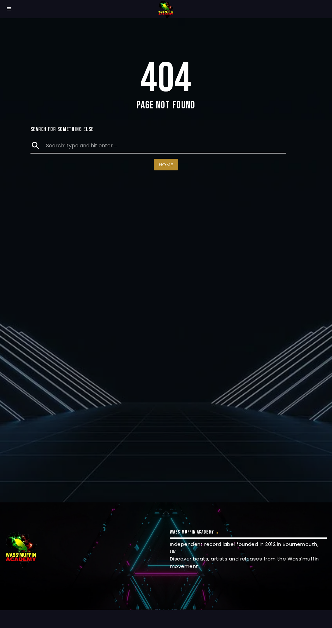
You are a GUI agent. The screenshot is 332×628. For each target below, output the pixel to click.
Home (166, 164)
